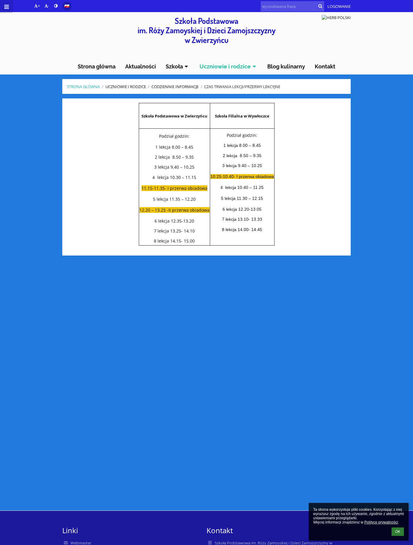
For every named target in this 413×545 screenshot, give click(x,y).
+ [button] (39, 5)
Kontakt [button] (325, 66)
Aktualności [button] (140, 66)
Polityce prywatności (381, 522)
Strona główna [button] (96, 66)
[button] (55, 6)
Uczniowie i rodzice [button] (225, 66)
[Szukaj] (320, 6)
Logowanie (339, 6)
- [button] (48, 5)
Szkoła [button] (174, 66)
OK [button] (397, 532)
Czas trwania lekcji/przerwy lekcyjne (242, 86)
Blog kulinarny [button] (286, 66)
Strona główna (83, 86)
